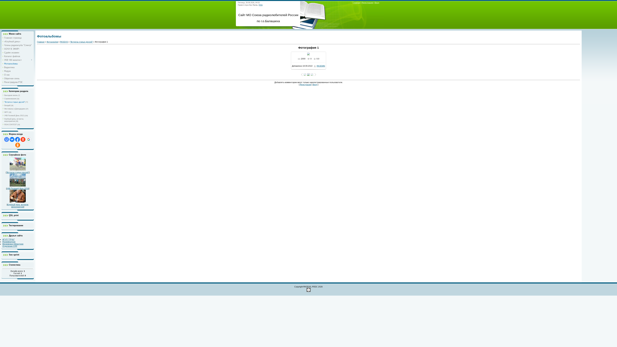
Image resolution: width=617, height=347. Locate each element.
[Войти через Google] (28, 139)
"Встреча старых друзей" (14, 102)
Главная (356, 3)
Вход (377, 3)
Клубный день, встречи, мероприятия (18, 206)
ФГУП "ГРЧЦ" (8, 239)
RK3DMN (321, 66)
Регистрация (367, 3)
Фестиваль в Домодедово (14, 109)
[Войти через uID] (6, 139)
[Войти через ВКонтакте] (12, 139)
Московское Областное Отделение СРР (12, 245)
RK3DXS (64, 42)
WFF (6, 112)
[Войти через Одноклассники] (17, 145)
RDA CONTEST (10, 124)
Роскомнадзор (8, 242)
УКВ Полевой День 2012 (14, 115)
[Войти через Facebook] (17, 139)
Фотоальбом (52, 42)
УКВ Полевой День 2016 (18, 188)
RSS (261, 5)
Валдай (7, 105)
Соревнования (10, 99)
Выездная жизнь (11, 95)
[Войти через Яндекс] (23, 139)
